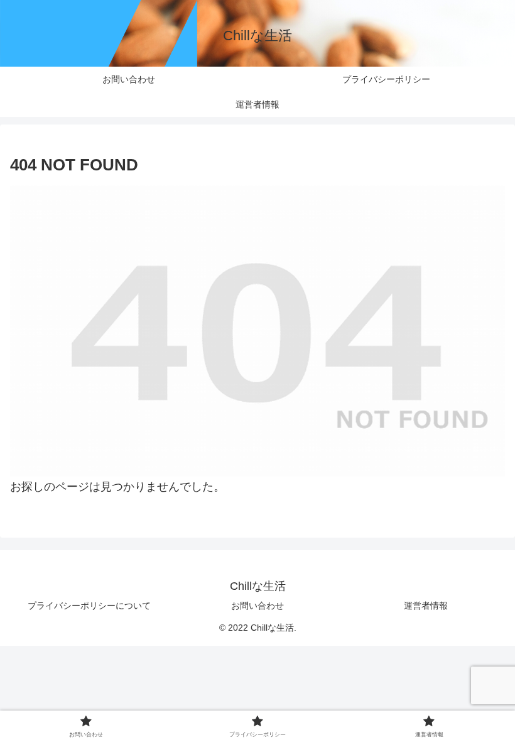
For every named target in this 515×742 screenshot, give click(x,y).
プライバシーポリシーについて (89, 606)
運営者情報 (426, 606)
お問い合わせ (257, 606)
